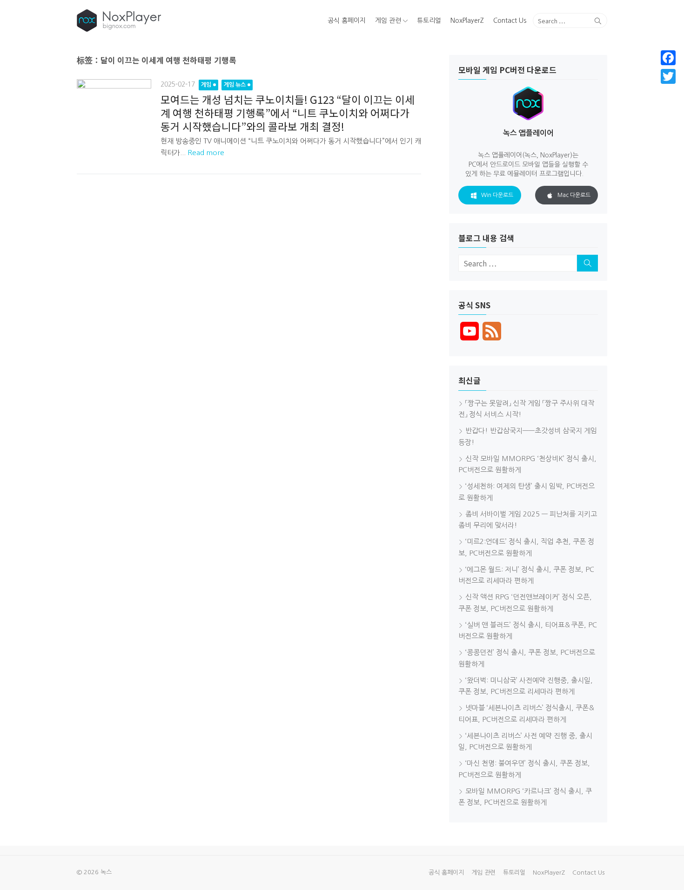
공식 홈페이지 (347, 20)
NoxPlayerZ (467, 20)
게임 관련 (388, 20)
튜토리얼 (429, 20)
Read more (206, 152)
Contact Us (509, 20)
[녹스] (162, 20)
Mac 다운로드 (573, 195)
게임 (206, 85)
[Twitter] (668, 76)
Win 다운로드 (497, 195)
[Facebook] (668, 57)
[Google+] (668, 87)
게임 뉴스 (235, 85)
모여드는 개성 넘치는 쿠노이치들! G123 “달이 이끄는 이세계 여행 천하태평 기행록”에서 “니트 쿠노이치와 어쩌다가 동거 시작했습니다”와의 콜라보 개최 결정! (288, 113)
